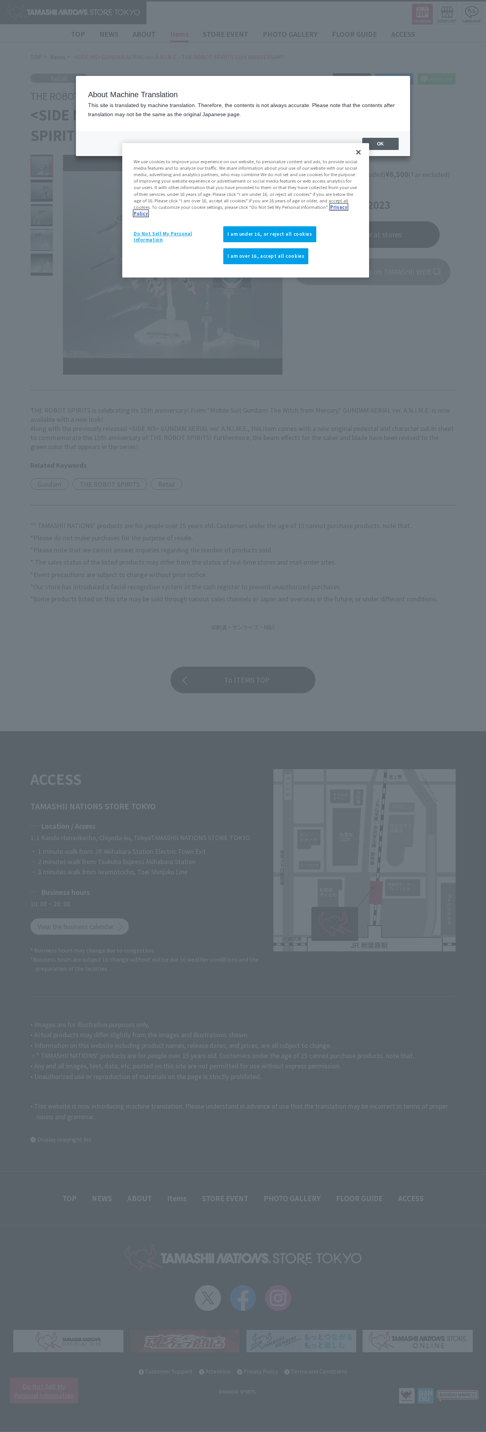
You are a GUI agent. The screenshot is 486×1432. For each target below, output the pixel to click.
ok (380, 144)
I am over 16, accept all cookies (265, 256)
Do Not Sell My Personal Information (163, 236)
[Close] (358, 152)
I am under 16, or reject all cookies (269, 234)
